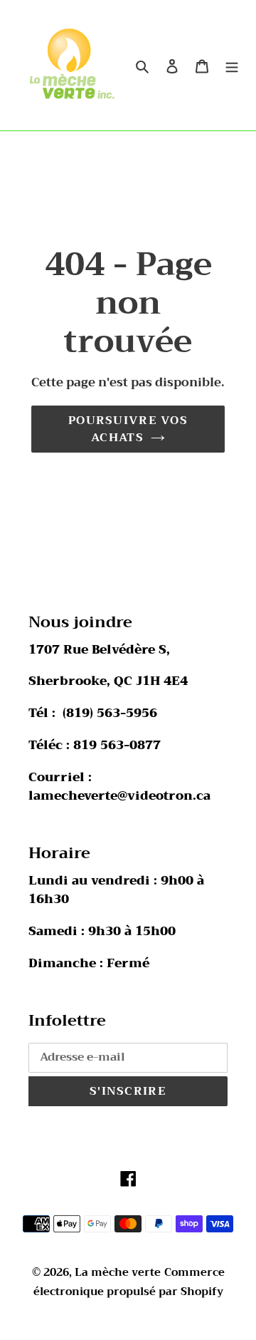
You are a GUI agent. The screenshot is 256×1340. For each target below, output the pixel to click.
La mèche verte (118, 1272)
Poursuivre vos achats (128, 429)
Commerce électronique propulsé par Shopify (129, 1282)
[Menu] (232, 65)
